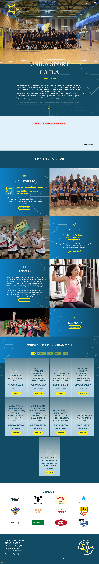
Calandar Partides (74, 235)
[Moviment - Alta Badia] (15, 500)
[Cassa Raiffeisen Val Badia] (38, 522)
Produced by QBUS (62, 558)
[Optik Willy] (84, 522)
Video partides (74, 240)
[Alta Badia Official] (61, 522)
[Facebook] (10, 554)
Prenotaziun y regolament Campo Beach (29, 188)
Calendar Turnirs (22, 193)
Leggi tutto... (49, 108)
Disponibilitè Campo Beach (26, 191)
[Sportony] (61, 511)
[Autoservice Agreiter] (84, 499)
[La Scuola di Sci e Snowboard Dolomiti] (15, 511)
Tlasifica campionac (74, 237)
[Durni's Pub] (38, 499)
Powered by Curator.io (88, 144)
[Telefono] (14, 554)
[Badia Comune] (84, 511)
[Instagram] (6, 554)
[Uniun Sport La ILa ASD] (13, 9)
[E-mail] (18, 554)
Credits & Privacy (36, 558)
